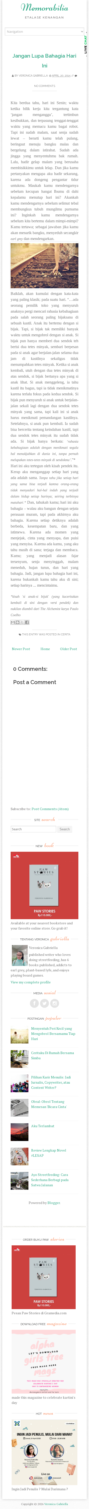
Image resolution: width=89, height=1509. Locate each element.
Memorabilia (44, 7)
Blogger (53, 1202)
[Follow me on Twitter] (44, 1003)
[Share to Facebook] (26, 622)
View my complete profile (31, 982)
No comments (44, 86)
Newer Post (21, 648)
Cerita (65, 634)
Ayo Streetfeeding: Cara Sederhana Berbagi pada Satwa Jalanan (49, 1179)
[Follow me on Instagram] (54, 1003)
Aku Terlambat (42, 1126)
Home (45, 648)
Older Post (68, 648)
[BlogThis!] (17, 622)
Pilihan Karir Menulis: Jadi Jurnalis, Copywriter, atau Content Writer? (51, 1082)
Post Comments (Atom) (50, 808)
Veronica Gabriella (33, 75)
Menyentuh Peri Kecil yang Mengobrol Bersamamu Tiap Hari (53, 1033)
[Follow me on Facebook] (34, 1003)
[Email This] (12, 622)
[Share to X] (22, 622)
